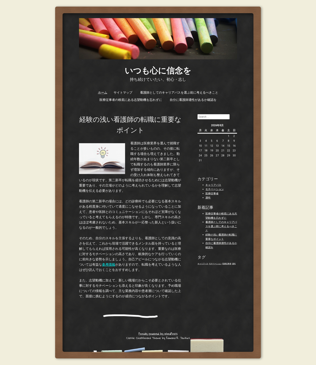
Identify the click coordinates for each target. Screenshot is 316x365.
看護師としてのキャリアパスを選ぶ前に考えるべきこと (179, 92)
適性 (208, 197)
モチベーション (214, 189)
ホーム (102, 92)
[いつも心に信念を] (158, 38)
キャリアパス (213, 185)
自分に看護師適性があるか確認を (193, 99)
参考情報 (108, 264)
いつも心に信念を (158, 70)
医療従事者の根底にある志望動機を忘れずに (130, 99)
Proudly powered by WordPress (158, 333)
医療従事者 (212, 193)
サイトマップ (123, 92)
